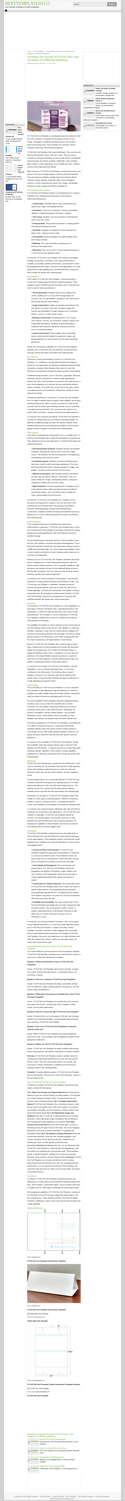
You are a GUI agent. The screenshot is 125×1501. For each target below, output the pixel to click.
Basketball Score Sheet (104, 123)
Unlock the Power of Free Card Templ (53, 1448)
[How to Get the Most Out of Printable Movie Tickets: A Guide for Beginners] (89, 113)
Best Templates (45, 1496)
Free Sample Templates (86, 1496)
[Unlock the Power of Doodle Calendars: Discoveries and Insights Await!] (89, 90)
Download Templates (102, 1496)
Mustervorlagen (55, 1499)
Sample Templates (32, 1496)
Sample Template (58, 1496)
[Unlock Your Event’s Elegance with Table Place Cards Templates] (33, 1468)
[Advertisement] (62, 30)
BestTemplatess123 (27, 3)
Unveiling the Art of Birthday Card (52, 1457)
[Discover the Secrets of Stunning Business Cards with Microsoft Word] (33, 1441)
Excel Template (71, 1496)
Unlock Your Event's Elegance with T (52, 1466)
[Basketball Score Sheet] (89, 125)
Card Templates (39, 51)
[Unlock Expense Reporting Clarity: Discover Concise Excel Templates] (89, 100)
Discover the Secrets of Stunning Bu (53, 1439)
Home (29, 51)
